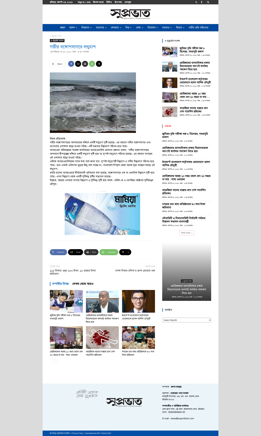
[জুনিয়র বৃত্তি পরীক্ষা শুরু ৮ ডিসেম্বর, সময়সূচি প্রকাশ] (66, 301)
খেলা (138, 27)
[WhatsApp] (92, 64)
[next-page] (56, 361)
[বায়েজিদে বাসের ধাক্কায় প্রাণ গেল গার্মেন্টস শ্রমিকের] (102, 337)
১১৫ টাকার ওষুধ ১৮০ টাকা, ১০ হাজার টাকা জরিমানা (73, 272)
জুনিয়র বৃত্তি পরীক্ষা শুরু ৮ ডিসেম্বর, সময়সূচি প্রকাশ (192, 50)
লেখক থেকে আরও (82, 284)
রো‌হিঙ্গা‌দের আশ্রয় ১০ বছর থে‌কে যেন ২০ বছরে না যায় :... (195, 95)
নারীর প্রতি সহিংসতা (198, 27)
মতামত (165, 27)
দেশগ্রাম (115, 27)
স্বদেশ (72, 27)
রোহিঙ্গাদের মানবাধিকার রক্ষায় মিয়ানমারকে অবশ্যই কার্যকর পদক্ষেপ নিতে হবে (102, 319)
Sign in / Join (84, 2)
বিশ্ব (127, 27)
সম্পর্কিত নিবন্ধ (60, 284)
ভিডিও (109, 2)
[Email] (78, 64)
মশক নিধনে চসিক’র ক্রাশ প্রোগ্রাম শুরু (135, 270)
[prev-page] (52, 361)
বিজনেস (85, 27)
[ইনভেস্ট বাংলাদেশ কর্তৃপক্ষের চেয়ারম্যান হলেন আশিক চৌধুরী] (138, 301)
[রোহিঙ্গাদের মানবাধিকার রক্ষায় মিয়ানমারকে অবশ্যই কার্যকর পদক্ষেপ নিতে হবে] (102, 301)
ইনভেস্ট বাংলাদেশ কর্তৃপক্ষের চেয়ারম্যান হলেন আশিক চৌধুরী (195, 81)
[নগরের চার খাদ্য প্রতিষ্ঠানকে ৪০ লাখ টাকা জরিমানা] (138, 337)
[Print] (85, 64)
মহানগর (100, 27)
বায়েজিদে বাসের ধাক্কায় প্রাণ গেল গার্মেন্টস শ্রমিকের (194, 110)
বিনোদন (151, 27)
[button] (196, 2)
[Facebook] (202, 2)
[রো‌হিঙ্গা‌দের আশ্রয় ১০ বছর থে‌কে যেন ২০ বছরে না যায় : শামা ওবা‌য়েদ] (66, 337)
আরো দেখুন (185, 233)
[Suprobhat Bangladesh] (130, 14)
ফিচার (179, 27)
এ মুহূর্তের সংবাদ (57, 40)
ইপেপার (118, 2)
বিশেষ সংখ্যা (98, 2)
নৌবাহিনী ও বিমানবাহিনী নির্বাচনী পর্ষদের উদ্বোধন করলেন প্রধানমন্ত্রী (183, 219)
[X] (208, 2)
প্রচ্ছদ (62, 27)
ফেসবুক (128, 2)
